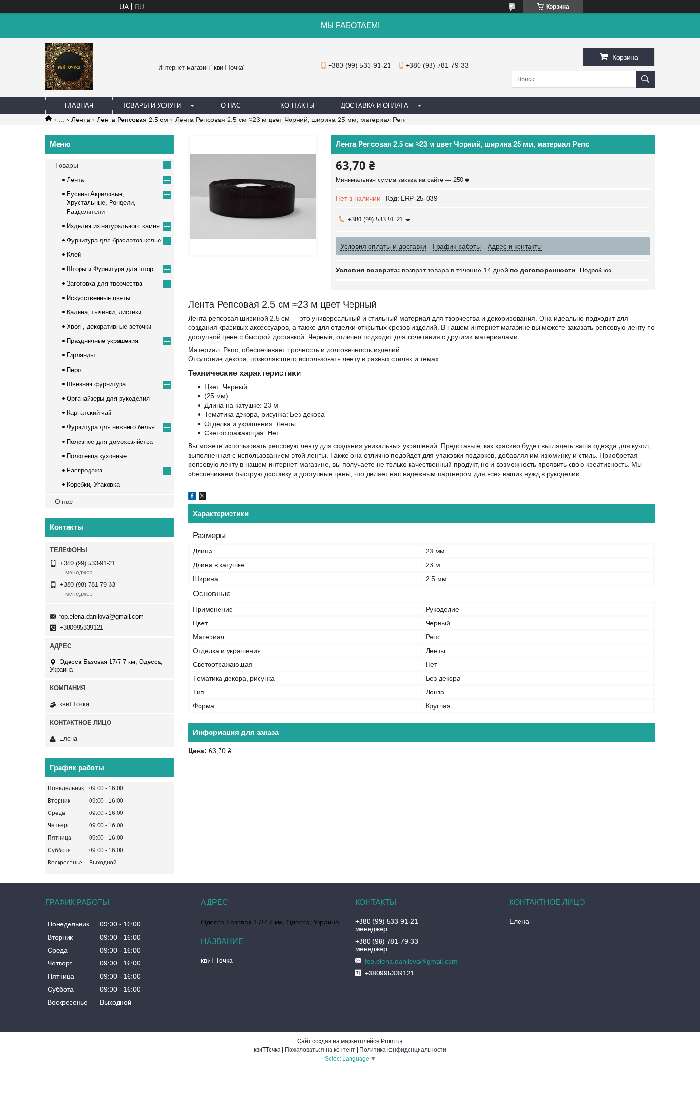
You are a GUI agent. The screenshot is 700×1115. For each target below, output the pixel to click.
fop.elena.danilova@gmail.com (101, 616)
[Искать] (645, 79)
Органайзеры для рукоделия (108, 398)
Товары (66, 165)
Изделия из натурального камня (113, 226)
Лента (80, 119)
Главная (79, 105)
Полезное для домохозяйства (110, 441)
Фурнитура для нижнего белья (111, 427)
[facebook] (192, 497)
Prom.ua (392, 1041)
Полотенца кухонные (97, 456)
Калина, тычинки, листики (104, 312)
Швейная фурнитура (96, 384)
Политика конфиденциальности (403, 1049)
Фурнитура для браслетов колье (114, 240)
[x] (202, 497)
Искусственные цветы (98, 297)
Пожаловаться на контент (320, 1049)
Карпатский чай (89, 412)
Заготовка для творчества (104, 283)
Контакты (297, 105)
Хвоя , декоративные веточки (109, 326)
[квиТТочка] (69, 88)
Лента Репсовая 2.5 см (132, 119)
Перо (74, 369)
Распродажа (84, 470)
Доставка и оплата (374, 105)
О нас (230, 105)
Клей (74, 254)
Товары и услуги (151, 105)
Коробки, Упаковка (93, 484)
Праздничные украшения (102, 340)
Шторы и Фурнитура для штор (110, 268)
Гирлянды (81, 355)
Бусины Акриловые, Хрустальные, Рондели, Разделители (101, 203)
